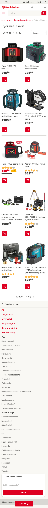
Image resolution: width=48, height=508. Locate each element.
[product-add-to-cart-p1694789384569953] (4, 233)
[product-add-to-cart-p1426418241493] (4, 286)
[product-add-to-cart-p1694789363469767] (4, 129)
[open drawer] (3, 13)
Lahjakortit (7, 314)
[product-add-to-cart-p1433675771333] (27, 180)
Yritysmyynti (8, 323)
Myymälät (7, 319)
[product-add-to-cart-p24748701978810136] (27, 233)
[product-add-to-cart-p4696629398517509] (27, 286)
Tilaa (23, 492)
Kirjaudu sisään (10, 328)
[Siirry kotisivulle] (11, 7)
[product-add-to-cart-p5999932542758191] (4, 180)
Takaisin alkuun (12, 304)
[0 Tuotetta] (44, 7)
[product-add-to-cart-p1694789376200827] (4, 79)
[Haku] (43, 13)
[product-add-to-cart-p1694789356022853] (27, 129)
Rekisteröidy (8, 332)
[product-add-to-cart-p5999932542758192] (27, 79)
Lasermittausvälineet (22, 20)
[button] (32, 2)
